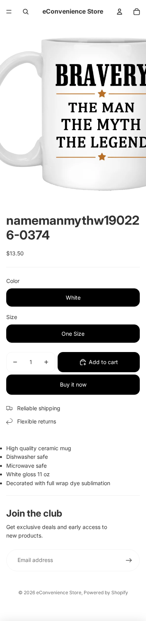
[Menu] (9, 12)
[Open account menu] (119, 11)
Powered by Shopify (106, 592)
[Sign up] (128, 560)
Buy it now (73, 384)
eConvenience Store (58, 592)
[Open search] (25, 11)
